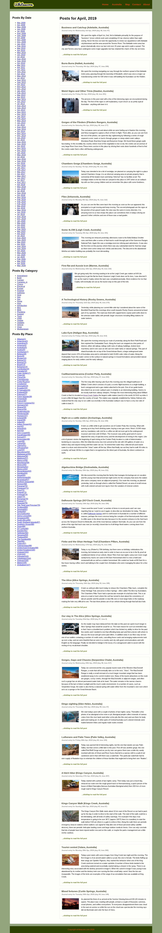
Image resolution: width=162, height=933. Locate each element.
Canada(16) (22, 371)
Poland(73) (21, 492)
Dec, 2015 (21, 151)
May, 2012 (21, 76)
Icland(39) (21, 420)
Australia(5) (22, 348)
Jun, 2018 (21, 189)
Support (20, 314)
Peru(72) (20, 490)
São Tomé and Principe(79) (28, 505)
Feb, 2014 (21, 119)
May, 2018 (21, 187)
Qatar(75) (21, 497)
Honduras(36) (23, 414)
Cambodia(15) (23, 369)
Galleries (21, 293)
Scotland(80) (22, 507)
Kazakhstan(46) (23, 435)
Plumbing (21, 312)
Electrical (21, 286)
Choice (20, 284)
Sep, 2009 (21, 36)
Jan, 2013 (21, 91)
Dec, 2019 (21, 219)
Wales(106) (22, 563)
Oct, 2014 (21, 131)
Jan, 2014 (21, 116)
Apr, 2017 (21, 174)
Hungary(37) (22, 416)
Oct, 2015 (21, 146)
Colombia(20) (23, 380)
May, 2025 (21, 253)
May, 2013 (21, 99)
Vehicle (20, 325)
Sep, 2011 (21, 72)
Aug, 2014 (21, 127)
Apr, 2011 (21, 67)
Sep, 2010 (21, 61)
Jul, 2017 (21, 180)
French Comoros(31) (26, 403)
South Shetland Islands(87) (28, 522)
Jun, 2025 (21, 255)
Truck (19, 316)
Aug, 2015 (21, 142)
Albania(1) (21, 339)
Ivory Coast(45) (23, 433)
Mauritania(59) (23, 463)
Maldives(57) (22, 458)
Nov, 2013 (21, 112)
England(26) (22, 392)
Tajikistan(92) (22, 533)
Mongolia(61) (22, 467)
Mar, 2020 (21, 223)
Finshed (20, 291)
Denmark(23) (22, 386)
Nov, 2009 (21, 40)
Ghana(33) (21, 407)
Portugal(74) (22, 495)
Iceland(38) (22, 418)
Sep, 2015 (21, 144)
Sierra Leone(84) (24, 516)
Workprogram (22, 329)
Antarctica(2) (22, 341)
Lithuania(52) (22, 448)
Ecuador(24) (22, 388)
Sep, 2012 (21, 82)
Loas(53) (21, 450)
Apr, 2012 (21, 74)
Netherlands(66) (24, 477)
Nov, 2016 (21, 165)
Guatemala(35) (23, 411)
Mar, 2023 (21, 231)
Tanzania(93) (22, 535)
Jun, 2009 (21, 29)
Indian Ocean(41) (24, 424)
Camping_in (22, 282)
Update (20, 320)
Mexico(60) (21, 465)
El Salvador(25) (23, 390)
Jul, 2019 (21, 214)
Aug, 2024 (21, 246)
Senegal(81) (22, 509)
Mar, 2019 (21, 206)
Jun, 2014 (21, 123)
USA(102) (21, 554)
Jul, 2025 (21, 257)
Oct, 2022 (21, 225)
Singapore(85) (23, 518)
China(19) (21, 377)
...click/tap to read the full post (74, 54)
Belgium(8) (21, 354)
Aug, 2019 (21, 217)
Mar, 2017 (21, 172)
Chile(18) (21, 375)
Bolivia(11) (21, 360)
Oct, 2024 (21, 251)
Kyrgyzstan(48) (23, 439)
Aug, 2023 (21, 238)
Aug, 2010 (21, 59)
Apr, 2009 (21, 25)
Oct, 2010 (21, 63)
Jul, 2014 (21, 125)
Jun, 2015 (21, 138)
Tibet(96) (21, 541)
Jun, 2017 (21, 178)
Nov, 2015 (21, 148)
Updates (20, 323)
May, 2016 (21, 155)
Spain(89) (21, 526)
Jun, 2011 (21, 70)
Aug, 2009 (21, 33)
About (146, 4)
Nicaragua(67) (23, 480)
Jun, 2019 (21, 212)
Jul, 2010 (21, 57)
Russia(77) (21, 501)
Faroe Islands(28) (24, 397)
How (19, 303)
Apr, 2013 (21, 97)
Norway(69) (22, 484)
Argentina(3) (22, 343)
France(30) (21, 401)
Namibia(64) (22, 473)
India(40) (21, 422)
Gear (19, 295)
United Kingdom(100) (26, 550)
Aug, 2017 (21, 183)
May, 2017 (21, 176)
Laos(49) (21, 441)
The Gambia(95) (24, 539)
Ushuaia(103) (23, 556)
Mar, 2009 (21, 23)
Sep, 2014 (21, 129)
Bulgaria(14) (22, 367)
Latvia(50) (21, 443)
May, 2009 (21, 27)
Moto (19, 310)
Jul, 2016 (21, 157)
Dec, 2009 (21, 42)
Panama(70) (22, 486)
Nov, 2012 (21, 87)
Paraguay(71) (23, 488)
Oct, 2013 (21, 110)
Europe (20, 289)
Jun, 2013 (21, 102)
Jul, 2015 (21, 140)
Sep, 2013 (21, 108)
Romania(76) (22, 499)
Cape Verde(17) (23, 373)
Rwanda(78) (22, 503)
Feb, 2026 (21, 259)
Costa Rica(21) (23, 382)
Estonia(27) (22, 394)
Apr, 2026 (21, 263)
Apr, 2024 (21, 244)
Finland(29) (22, 399)
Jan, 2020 (21, 221)
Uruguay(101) (23, 552)
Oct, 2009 (21, 38)
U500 (19, 318)
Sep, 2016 (21, 161)
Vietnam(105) (22, 561)
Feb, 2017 (21, 170)
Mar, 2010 (21, 48)
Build (19, 278)
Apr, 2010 (21, 50)
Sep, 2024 (21, 249)
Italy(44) (20, 431)
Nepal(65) (21, 475)
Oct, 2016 (21, 163)
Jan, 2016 (21, 153)
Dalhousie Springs (95, 514)
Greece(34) (22, 409)
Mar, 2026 (21, 261)
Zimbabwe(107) (23, 565)
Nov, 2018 (21, 197)
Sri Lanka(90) (22, 529)
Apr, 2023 (21, 234)
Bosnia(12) (21, 362)
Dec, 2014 (21, 136)
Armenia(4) (21, 345)
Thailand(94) (22, 537)
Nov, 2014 (21, 134)
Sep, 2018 (21, 193)
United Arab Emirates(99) (27, 548)
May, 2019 (21, 210)
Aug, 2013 (21, 106)
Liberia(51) (21, 446)
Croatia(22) (22, 384)
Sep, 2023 (21, 240)
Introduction (22, 306)
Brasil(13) (21, 365)
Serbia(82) (21, 512)
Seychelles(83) (23, 514)
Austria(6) (21, 350)
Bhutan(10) (21, 358)
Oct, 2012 (21, 85)
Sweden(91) (22, 531)
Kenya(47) (21, 437)
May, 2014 (21, 121)
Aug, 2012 (21, 80)
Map (127, 4)
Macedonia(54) (23, 452)
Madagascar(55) (24, 454)
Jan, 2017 (21, 168)
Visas (19, 327)
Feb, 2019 (21, 200)
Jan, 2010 (21, 44)
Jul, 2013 (21, 104)
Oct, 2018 (21, 195)
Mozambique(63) (24, 471)
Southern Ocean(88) (25, 524)
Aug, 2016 (21, 159)
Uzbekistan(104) (24, 558)
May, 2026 (21, 266)
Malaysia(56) (22, 456)
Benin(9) (20, 356)
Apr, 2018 (21, 185)
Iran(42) (20, 426)
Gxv (18, 299)
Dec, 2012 (21, 89)
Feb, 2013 (21, 93)
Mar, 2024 (21, 242)
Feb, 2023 (21, 229)
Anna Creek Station (90, 395)
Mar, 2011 (21, 65)
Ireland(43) (21, 429)
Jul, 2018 (21, 191)
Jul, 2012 (21, 78)
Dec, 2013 (21, 114)
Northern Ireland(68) (25, 482)
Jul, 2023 (21, 236)
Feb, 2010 (21, 46)
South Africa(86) (24, 520)
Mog (19, 308)
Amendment (22, 276)
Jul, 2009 (21, 31)
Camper (20, 280)
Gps (19, 297)
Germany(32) (22, 405)
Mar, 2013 (21, 95)
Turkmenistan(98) (24, 546)
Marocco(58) (22, 460)
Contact (136, 4)
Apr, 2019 (21, 208)
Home (105, 4)
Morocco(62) (22, 469)
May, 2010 (21, 53)
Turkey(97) (21, 544)
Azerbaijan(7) (22, 352)
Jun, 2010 (21, 55)
